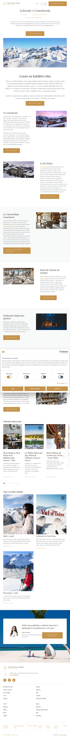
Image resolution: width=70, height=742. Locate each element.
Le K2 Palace (43, 167)
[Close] (64, 12)
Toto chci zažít (11, 150)
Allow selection (35, 388)
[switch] (26, 377)
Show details (61, 383)
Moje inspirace (44, 12)
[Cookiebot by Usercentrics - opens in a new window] (60, 352)
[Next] (64, 453)
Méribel (24, 118)
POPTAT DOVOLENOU (35, 33)
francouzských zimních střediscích (17, 331)
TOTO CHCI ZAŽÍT (11, 337)
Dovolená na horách (39, 14)
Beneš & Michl (63, 735)
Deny (12, 388)
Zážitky (24, 14)
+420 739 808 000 (13, 675)
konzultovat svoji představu (52, 635)
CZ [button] (37, 3)
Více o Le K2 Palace (49, 196)
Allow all (57, 388)
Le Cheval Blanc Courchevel (10, 226)
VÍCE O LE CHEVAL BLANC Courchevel (14, 250)
